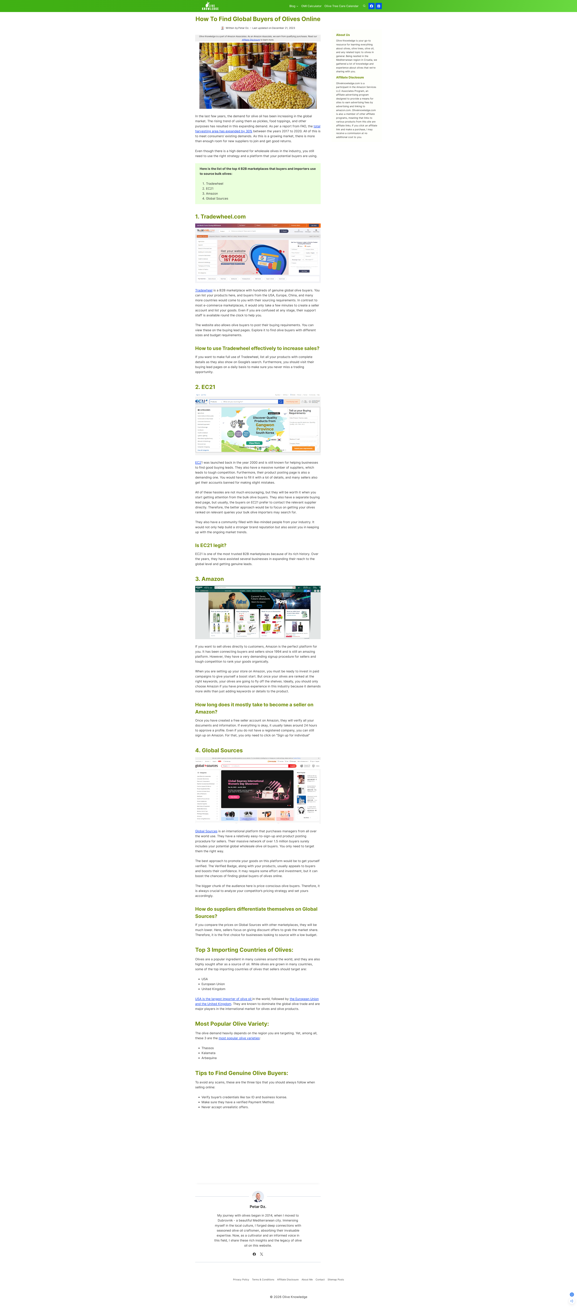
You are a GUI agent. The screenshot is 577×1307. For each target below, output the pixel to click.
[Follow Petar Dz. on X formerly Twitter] (261, 1254)
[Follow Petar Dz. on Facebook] (254, 1254)
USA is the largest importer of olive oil (223, 999)
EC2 (198, 462)
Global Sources (206, 831)
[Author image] (222, 28)
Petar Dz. (243, 27)
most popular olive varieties (239, 1038)
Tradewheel (203, 290)
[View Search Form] (364, 6)
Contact (320, 1279)
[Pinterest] (379, 6)
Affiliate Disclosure (251, 39)
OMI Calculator (311, 6)
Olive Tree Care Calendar (341, 6)
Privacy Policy (241, 1279)
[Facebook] (371, 6)
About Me (307, 1279)
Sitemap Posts (336, 1279)
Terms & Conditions (263, 1279)
